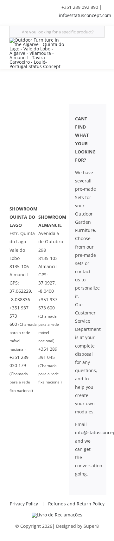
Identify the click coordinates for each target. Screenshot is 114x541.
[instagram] (42, 5)
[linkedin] (32, 5)
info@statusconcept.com (85, 15)
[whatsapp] (32, 17)
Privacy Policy (24, 504)
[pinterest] (52, 5)
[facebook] (12, 5)
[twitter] (22, 5)
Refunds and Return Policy (76, 504)
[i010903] (57, 515)
